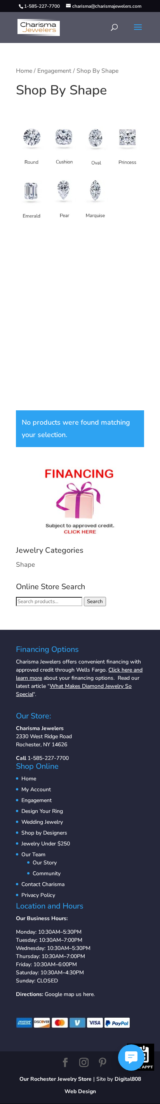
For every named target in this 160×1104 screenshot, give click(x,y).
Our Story (45, 862)
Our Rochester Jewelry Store (55, 1079)
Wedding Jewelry (42, 822)
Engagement (54, 71)
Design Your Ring (42, 811)
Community (47, 873)
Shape (25, 564)
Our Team (33, 854)
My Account (36, 789)
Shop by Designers (44, 833)
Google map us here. (70, 994)
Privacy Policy (38, 895)
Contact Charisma (42, 884)
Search (95, 601)
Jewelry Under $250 (45, 843)
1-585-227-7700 (48, 758)
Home (24, 71)
